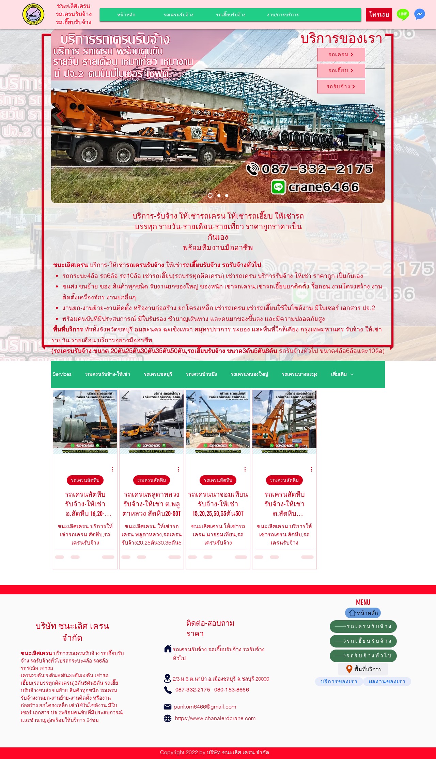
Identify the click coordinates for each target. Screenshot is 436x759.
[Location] (167, 678)
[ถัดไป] (375, 116)
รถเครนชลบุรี (158, 374)
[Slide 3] (226, 195)
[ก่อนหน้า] (60, 116)
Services (62, 374)
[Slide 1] (209, 195)
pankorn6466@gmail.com (205, 706)
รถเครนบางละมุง (299, 374)
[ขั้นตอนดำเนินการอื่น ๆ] (114, 469)
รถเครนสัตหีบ (85, 480)
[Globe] (167, 718)
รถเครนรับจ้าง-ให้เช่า (107, 374)
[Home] (168, 648)
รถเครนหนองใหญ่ (249, 374)
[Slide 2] (218, 195)
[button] (283, 15)
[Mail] (167, 706)
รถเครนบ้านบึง (201, 374)
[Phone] (168, 690)
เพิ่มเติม (339, 374)
